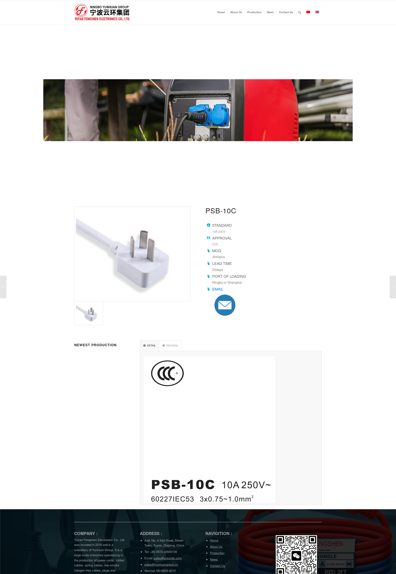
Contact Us (217, 565)
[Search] (300, 12)
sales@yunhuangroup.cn (161, 564)
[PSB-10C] (132, 254)
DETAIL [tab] (151, 345)
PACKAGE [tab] (172, 345)
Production (217, 553)
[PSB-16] (393, 287)
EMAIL (217, 289)
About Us (216, 546)
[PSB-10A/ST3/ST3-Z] (3, 287)
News (214, 559)
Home (214, 540)
